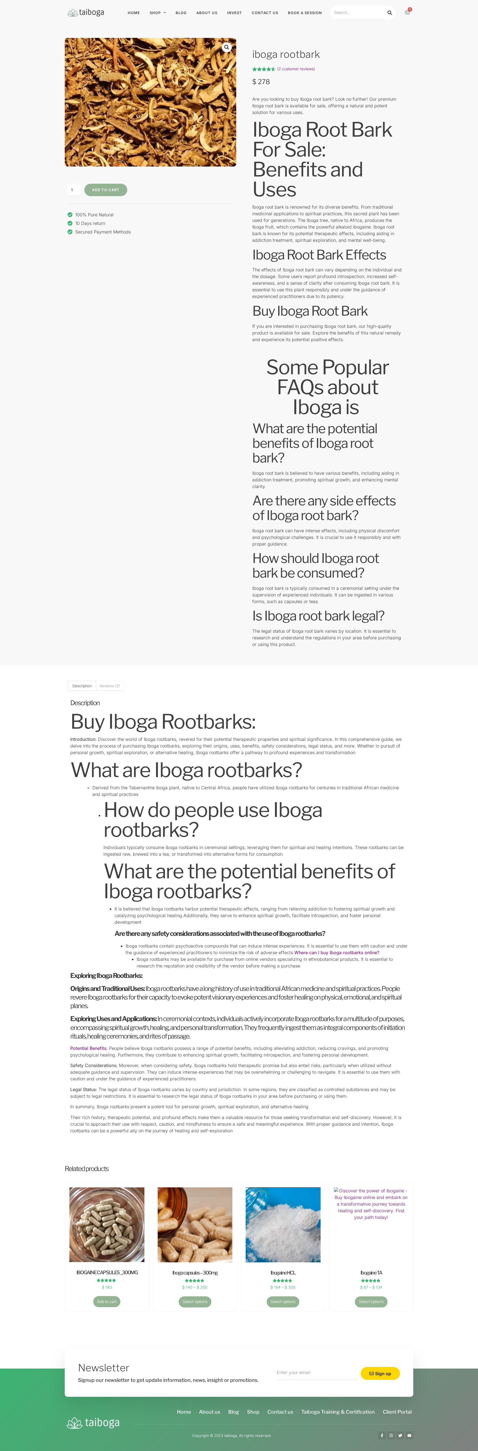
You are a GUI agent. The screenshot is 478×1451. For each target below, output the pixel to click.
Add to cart (105, 190)
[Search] (390, 13)
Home (134, 13)
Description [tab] (82, 686)
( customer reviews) (296, 68)
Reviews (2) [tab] (110, 686)
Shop (155, 13)
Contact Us (265, 13)
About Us (206, 13)
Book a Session (305, 13)
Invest (234, 13)
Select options (195, 1301)
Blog (181, 13)
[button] (227, 47)
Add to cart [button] (106, 1301)
